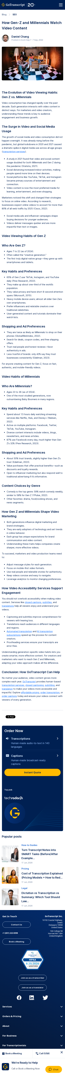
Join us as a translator (32, 987)
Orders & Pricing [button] (11, 1016)
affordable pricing (30, 692)
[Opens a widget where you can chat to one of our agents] (53, 1069)
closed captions (33, 602)
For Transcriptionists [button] (14, 1045)
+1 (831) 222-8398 (10, 933)
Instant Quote (32, 772)
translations (8, 605)
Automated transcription (19, 631)
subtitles (47, 602)
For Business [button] (9, 1035)
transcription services (14, 151)
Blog (4, 14)
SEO (15, 14)
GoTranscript (29, 681)
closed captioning (34, 685)
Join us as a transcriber (32, 978)
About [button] (5, 1025)
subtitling (50, 685)
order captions (9, 696)
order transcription (50, 692)
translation (7, 688)
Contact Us (16, 924)
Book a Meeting (16, 941)
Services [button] (7, 1006)
